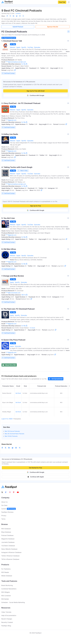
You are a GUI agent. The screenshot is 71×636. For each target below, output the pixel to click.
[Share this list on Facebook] (7, 16)
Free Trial (62, 2)
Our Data (4, 505)
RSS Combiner (6, 595)
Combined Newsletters (8, 589)
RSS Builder (5, 599)
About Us (4, 502)
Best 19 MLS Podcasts (11, 436)
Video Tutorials (6, 612)
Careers (8, 509)
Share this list (6, 444)
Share (3, 16)
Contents (18, 13)
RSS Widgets (5, 592)
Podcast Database (7, 535)
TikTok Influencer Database (10, 559)
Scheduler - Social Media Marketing (13, 602)
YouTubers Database (8, 545)
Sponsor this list (52, 27)
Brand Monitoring (7, 585)
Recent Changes (6, 619)
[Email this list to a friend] (20, 16)
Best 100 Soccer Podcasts (12, 431)
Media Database (6, 576)
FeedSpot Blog (6, 626)
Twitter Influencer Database (10, 556)
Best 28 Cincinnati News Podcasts (14, 433)
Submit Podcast (18, 27)
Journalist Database (7, 542)
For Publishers (6, 569)
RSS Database (6, 529)
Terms (3, 519)
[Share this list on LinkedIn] (13, 16)
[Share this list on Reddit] (17, 16)
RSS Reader (5, 572)
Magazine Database (7, 539)
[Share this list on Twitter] (10, 16)
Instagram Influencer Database (11, 552)
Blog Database (6, 532)
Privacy (3, 515)
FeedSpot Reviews (7, 512)
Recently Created (7, 622)
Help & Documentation (8, 615)
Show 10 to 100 (10, 365)
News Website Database (9, 549)
